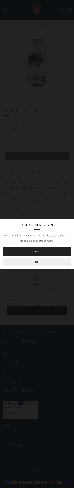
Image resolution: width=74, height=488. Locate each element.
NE (37, 261)
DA (37, 251)
